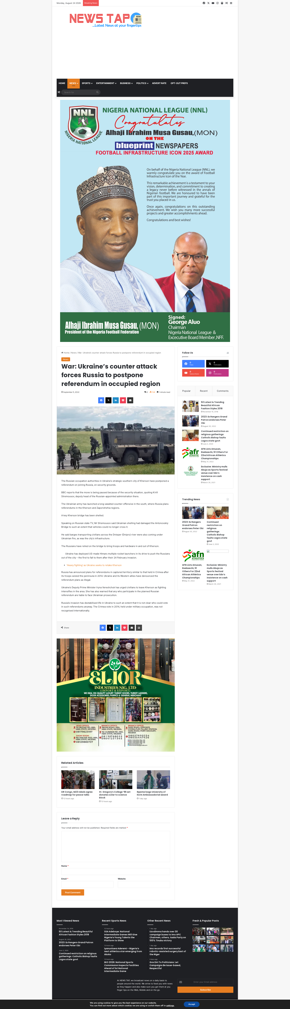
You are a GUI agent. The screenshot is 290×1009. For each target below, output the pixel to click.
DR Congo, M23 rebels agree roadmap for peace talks (77, 793)
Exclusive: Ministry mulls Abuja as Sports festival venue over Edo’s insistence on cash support (214, 473)
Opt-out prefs (179, 83)
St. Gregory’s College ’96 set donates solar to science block (114, 794)
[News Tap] (102, 19)
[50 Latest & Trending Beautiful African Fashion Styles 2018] (190, 406)
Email (64, 879)
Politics (141, 83)
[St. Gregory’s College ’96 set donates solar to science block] (115, 779)
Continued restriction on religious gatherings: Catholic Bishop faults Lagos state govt (215, 436)
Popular (186, 390)
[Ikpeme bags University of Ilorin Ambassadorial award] (153, 779)
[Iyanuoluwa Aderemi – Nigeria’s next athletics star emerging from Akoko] (227, 931)
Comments (223, 390)
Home (62, 83)
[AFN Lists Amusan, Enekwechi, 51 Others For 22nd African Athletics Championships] (190, 453)
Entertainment (105, 83)
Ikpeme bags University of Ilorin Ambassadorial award (152, 793)
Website (122, 879)
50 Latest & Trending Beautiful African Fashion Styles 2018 (212, 405)
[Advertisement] (145, 56)
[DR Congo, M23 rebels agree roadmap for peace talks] (78, 779)
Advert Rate (159, 83)
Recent (204, 390)
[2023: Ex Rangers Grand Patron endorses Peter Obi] (190, 421)
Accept (191, 1004)
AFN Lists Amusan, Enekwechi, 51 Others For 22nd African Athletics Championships (214, 453)
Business (125, 83)
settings (170, 1005)
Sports (86, 83)
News (72, 83)
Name (65, 866)
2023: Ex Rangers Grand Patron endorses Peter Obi (214, 420)
